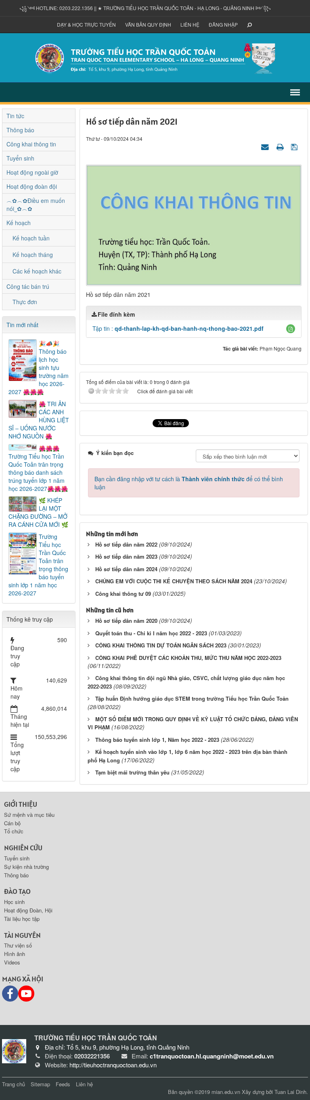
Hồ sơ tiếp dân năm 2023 (126, 556)
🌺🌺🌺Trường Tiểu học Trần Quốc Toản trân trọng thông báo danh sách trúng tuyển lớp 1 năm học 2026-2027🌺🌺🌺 (38, 468)
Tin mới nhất (22, 325)
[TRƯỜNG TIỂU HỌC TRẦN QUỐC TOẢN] (155, 57)
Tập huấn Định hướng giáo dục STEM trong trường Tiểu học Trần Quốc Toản (192, 698)
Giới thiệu (20, 804)
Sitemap (40, 1084)
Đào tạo (17, 891)
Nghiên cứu (23, 847)
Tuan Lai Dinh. (291, 1092)
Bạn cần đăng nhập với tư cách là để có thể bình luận (188, 483)
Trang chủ (13, 1084)
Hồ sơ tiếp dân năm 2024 (126, 569)
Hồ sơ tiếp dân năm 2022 (126, 544)
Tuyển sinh (20, 158)
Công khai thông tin (31, 144)
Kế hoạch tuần (31, 238)
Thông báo (20, 130)
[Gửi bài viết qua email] (266, 146)
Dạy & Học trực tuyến (86, 24)
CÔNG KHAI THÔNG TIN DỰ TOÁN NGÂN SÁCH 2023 (160, 645)
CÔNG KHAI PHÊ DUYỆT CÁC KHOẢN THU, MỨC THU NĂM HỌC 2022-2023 (188, 658)
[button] (291, 328)
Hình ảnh (14, 954)
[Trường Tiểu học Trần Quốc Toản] (14, 1050)
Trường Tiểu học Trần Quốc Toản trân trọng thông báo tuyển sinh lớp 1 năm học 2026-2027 (38, 564)
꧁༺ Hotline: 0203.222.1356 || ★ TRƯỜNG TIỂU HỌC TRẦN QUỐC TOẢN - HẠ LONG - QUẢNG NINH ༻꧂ (145, 7)
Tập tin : (178, 328)
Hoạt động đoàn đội (31, 186)
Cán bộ (12, 823)
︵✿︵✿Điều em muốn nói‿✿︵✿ (35, 204)
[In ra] (280, 146)
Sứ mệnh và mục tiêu (29, 814)
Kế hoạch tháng (33, 254)
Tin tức (15, 116)
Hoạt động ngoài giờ (32, 172)
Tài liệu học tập (22, 919)
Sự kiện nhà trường (26, 866)
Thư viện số (18, 945)
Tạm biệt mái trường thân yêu (132, 772)
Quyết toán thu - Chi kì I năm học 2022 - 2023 (151, 633)
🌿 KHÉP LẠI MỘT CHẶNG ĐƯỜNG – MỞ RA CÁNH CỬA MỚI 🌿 (38, 512)
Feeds (63, 1084)
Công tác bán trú (27, 286)
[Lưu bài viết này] (295, 146)
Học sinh (14, 902)
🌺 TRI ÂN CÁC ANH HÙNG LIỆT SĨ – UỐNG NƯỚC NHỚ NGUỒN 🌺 (38, 420)
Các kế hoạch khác (37, 271)
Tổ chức (13, 831)
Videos (12, 962)
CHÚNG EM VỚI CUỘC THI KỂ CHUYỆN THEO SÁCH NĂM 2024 (173, 581)
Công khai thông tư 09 (123, 593)
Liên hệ (189, 24)
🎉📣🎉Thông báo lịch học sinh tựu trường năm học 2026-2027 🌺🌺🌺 (38, 367)
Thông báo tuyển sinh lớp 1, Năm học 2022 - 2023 (157, 739)
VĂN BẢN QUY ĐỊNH (148, 24)
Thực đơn (25, 302)
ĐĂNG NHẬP (223, 24)
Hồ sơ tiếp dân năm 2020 (126, 620)
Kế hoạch (18, 223)
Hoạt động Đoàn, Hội (28, 910)
